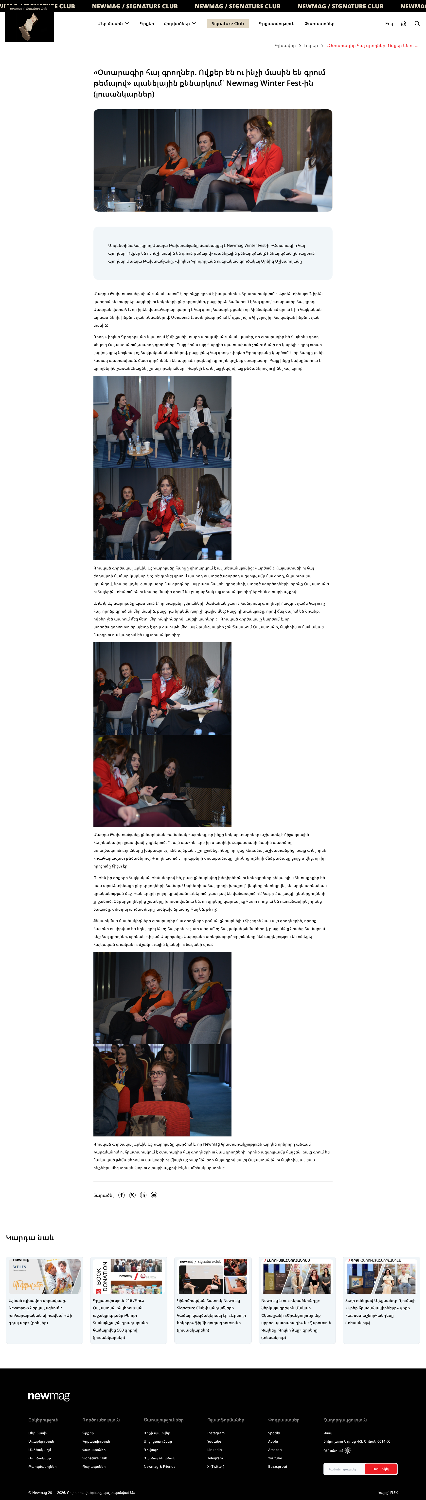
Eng (389, 23)
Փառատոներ (319, 23)
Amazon (275, 1449)
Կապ (327, 1433)
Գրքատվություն (277, 23)
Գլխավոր (285, 45)
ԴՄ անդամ (333, 1450)
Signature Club (228, 23)
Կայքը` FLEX (388, 1492)
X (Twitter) (215, 1466)
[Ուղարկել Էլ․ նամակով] (154, 1195)
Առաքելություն (41, 1441)
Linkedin (214, 1449)
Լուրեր (311, 45)
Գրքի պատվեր (157, 1433)
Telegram (215, 1458)
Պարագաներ (94, 1466)
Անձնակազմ (39, 1449)
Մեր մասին (38, 1433)
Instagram (216, 1433)
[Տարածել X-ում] (132, 1195)
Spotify (274, 1433)
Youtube (214, 1441)
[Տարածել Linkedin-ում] (143, 1195)
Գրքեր (147, 23)
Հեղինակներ (39, 1458)
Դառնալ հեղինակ (160, 1458)
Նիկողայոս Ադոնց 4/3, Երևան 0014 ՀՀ (356, 1441)
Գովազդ (151, 1449)
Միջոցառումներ (158, 1441)
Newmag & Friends (159, 1466)
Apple (273, 1441)
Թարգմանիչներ (42, 1466)
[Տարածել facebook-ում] (121, 1195)
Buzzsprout (277, 1466)
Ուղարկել (381, 1469)
